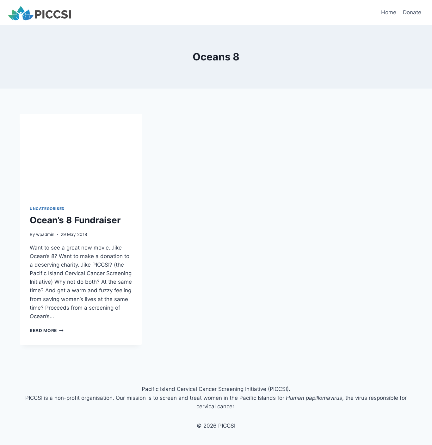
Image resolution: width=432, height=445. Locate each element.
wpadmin (45, 234)
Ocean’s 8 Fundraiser (75, 220)
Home (388, 12)
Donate (412, 12)
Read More (47, 330)
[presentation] (81, 154)
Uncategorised (47, 208)
